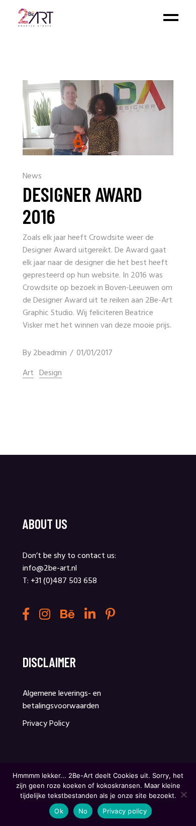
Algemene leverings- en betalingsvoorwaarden (62, 700)
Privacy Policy (46, 723)
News (32, 176)
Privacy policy (125, 811)
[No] (183, 794)
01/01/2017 (94, 353)
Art (28, 373)
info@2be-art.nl (50, 568)
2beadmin (50, 353)
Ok (58, 811)
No (83, 811)
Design (50, 373)
